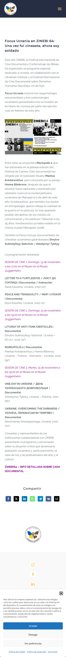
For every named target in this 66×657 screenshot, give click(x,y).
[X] (16, 498)
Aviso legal (52, 652)
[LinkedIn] (24, 498)
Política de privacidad (36, 652)
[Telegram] (40, 498)
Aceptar (33, 626)
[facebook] (33, 574)
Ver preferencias (33, 643)
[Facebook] (8, 498)
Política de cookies (17, 652)
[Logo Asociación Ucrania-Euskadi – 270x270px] (33, 527)
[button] (61, 593)
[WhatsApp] (32, 498)
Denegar (33, 634)
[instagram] (33, 565)
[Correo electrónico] (56, 498)
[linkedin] (33, 584)
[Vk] (48, 498)
